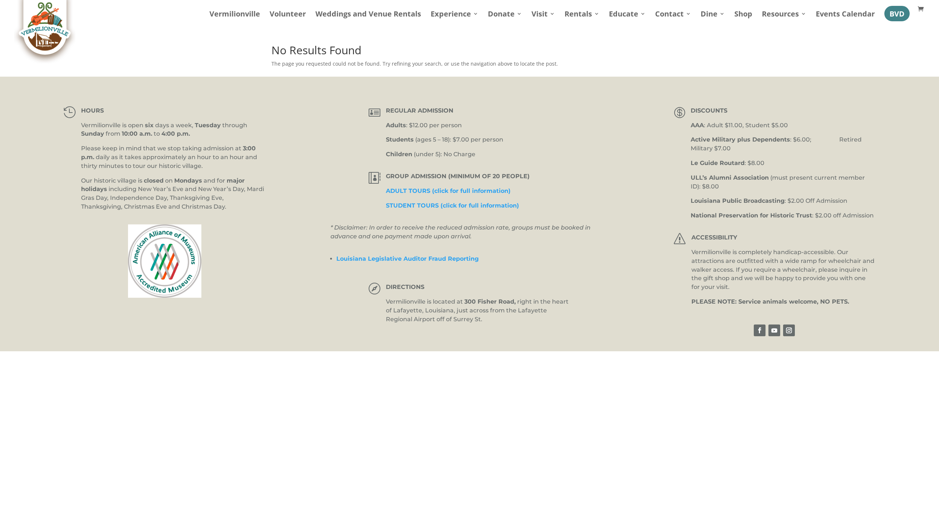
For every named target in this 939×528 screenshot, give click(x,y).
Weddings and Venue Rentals (368, 15)
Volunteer (288, 15)
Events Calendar (845, 15)
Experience (451, 15)
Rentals (578, 15)
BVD (897, 13)
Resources (780, 15)
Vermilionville (234, 15)
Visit (539, 15)
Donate (501, 15)
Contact (669, 15)
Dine (709, 15)
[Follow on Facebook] (760, 330)
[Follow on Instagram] (789, 330)
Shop (743, 15)
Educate (623, 15)
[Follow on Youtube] (774, 330)
